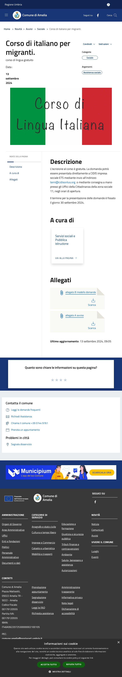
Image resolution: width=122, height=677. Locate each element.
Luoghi (95, 551)
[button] (61, 671)
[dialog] (61, 658)
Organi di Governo (11, 524)
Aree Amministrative (13, 530)
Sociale (41, 29)
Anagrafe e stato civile (44, 527)
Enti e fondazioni (11, 541)
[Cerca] (115, 15)
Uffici (4, 535)
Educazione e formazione (69, 526)
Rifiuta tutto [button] (73, 664)
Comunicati (98, 530)
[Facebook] (96, 15)
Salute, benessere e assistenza (72, 562)
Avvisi (29, 29)
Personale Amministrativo (10, 555)
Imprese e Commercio (43, 542)
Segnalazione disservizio (39, 599)
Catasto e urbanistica (43, 548)
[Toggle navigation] (6, 15)
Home (7, 29)
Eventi (95, 557)
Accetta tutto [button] (49, 664)
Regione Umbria (13, 4)
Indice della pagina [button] (19, 156)
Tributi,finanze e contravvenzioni (70, 546)
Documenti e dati (11, 563)
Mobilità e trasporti (42, 554)
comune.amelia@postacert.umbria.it (22, 638)
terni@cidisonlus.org (62, 182)
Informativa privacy (72, 597)
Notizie (95, 524)
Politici (5, 547)
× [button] (118, 642)
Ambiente (67, 554)
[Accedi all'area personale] (108, 4)
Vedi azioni (104, 44)
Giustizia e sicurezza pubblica (73, 536)
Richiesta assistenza (43, 613)
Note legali (67, 603)
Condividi (87, 44)
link (91, 657)
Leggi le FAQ (38, 607)
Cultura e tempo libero (44, 532)
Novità (18, 29)
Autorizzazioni (69, 570)
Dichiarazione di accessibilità (70, 611)
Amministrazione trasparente (71, 589)
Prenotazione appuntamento (40, 589)
